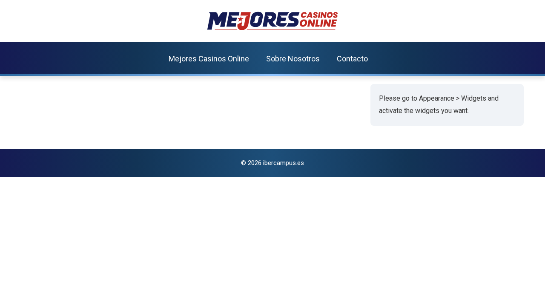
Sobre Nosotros (293, 58)
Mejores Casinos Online (209, 58)
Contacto (352, 58)
